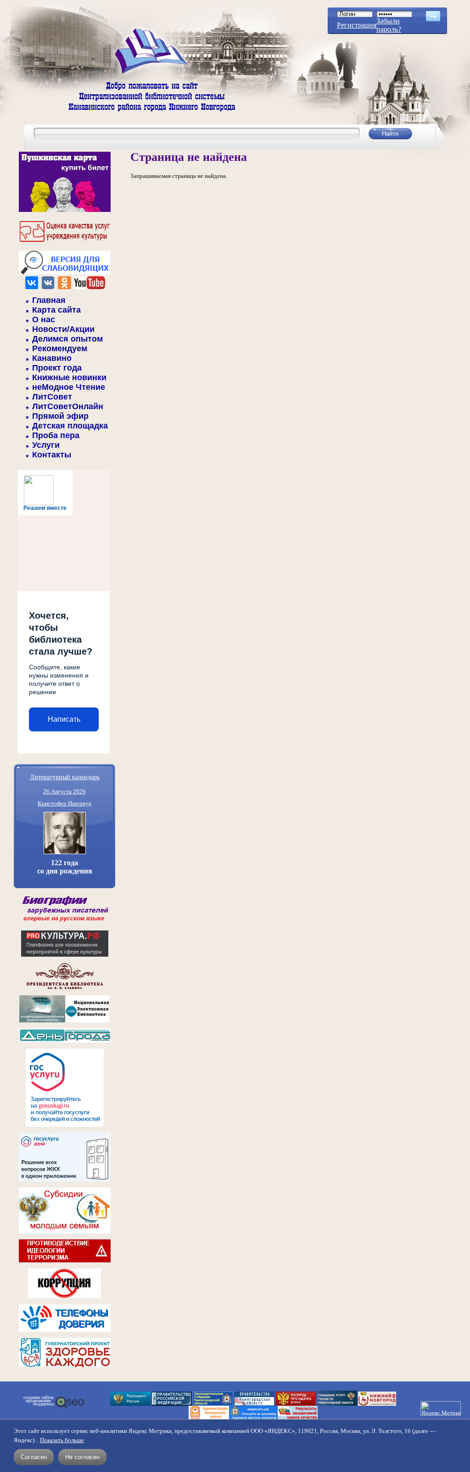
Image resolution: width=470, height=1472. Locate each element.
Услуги (46, 445)
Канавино (52, 358)
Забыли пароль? (388, 25)
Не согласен (82, 1457)
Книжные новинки (69, 377)
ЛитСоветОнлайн (67, 406)
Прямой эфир (60, 416)
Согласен (34, 1457)
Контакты (51, 454)
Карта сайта (56, 309)
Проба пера (55, 435)
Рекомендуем (59, 348)
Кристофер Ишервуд (64, 803)
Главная (49, 300)
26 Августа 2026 (64, 791)
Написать (64, 719)
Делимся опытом (67, 338)
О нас (43, 319)
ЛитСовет (52, 396)
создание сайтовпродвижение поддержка (38, 1400)
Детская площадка (70, 425)
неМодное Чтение (68, 387)
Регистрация (356, 25)
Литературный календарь (65, 776)
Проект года (57, 367)
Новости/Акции (63, 329)
